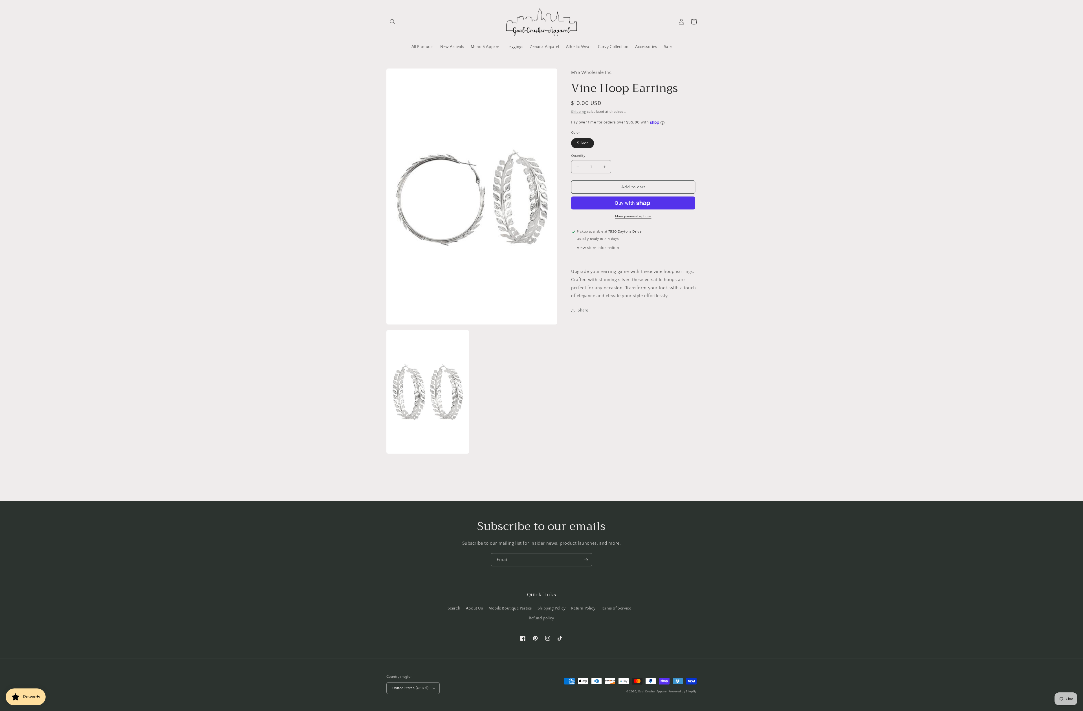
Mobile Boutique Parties (510, 608)
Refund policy (541, 618)
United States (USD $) (410, 688)
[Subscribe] (586, 559)
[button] (392, 22)
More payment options (633, 216)
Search (454, 608)
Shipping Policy (552, 608)
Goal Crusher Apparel (653, 691)
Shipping (578, 112)
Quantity (578, 156)
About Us (474, 608)
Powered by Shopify (682, 691)
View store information (598, 248)
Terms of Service (616, 608)
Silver (582, 143)
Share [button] (583, 310)
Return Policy (583, 608)
